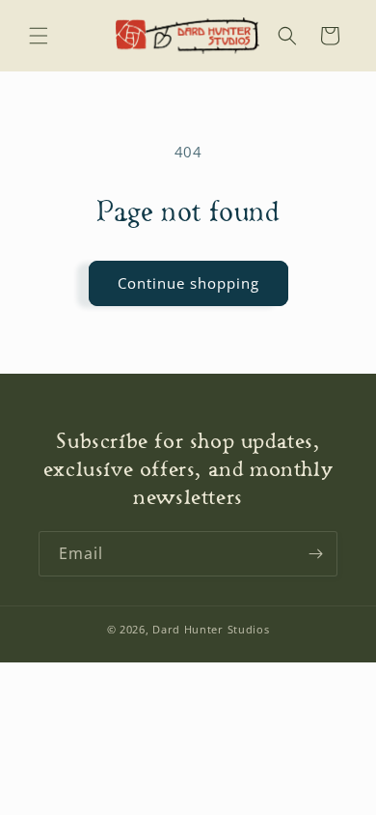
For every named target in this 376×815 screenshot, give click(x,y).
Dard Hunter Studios (210, 629)
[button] (38, 35)
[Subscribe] (315, 553)
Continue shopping (188, 283)
